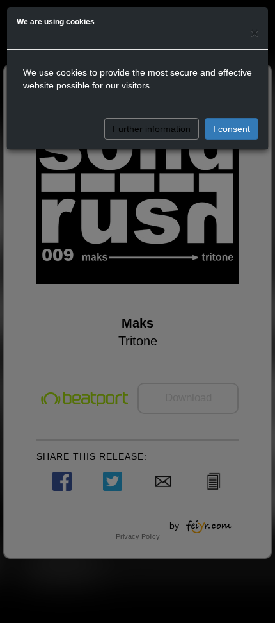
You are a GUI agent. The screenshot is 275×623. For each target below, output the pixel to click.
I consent (231, 129)
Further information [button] (152, 129)
